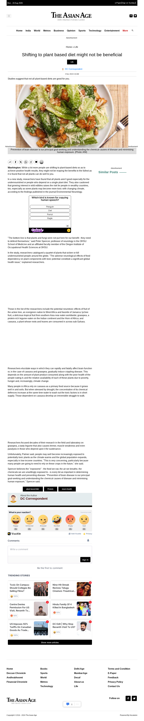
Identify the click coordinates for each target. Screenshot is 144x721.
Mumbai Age (80, 673)
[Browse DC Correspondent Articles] (13, 498)
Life (72, 62)
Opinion (71, 30)
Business (59, 30)
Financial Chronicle (17, 682)
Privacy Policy (115, 682)
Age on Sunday (128, 3)
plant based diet (32, 489)
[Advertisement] (50, 285)
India (28, 30)
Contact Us (114, 686)
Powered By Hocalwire (128, 715)
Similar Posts (108, 172)
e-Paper (118, 3)
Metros (47, 30)
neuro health (67, 489)
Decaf (77, 677)
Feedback (113, 677)
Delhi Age (79, 669)
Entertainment (112, 30)
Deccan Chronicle (16, 673)
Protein (51, 489)
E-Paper (112, 673)
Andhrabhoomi (15, 677)
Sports (82, 30)
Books (43, 669)
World (37, 30)
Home (19, 30)
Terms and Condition (119, 669)
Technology (95, 30)
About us (79, 682)
